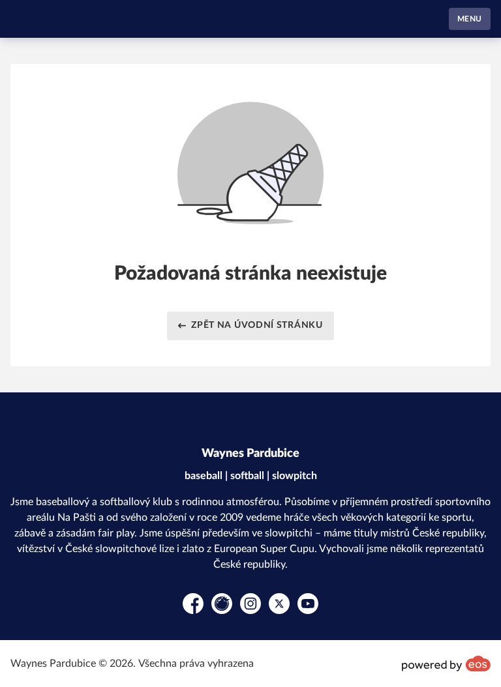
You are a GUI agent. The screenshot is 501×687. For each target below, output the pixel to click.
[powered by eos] (446, 663)
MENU (469, 19)
